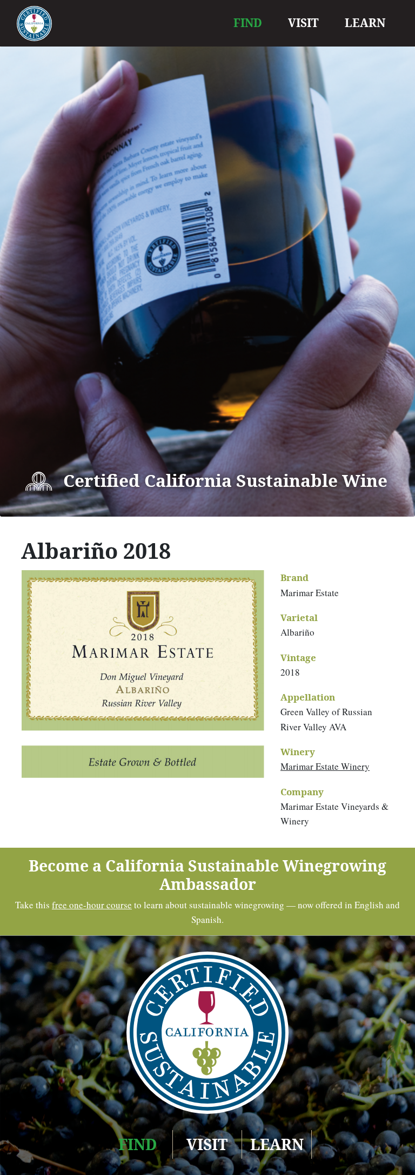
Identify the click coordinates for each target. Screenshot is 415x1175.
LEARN (365, 22)
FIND (247, 22)
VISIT (303, 22)
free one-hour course (92, 905)
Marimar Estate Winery (325, 766)
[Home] (34, 23)
